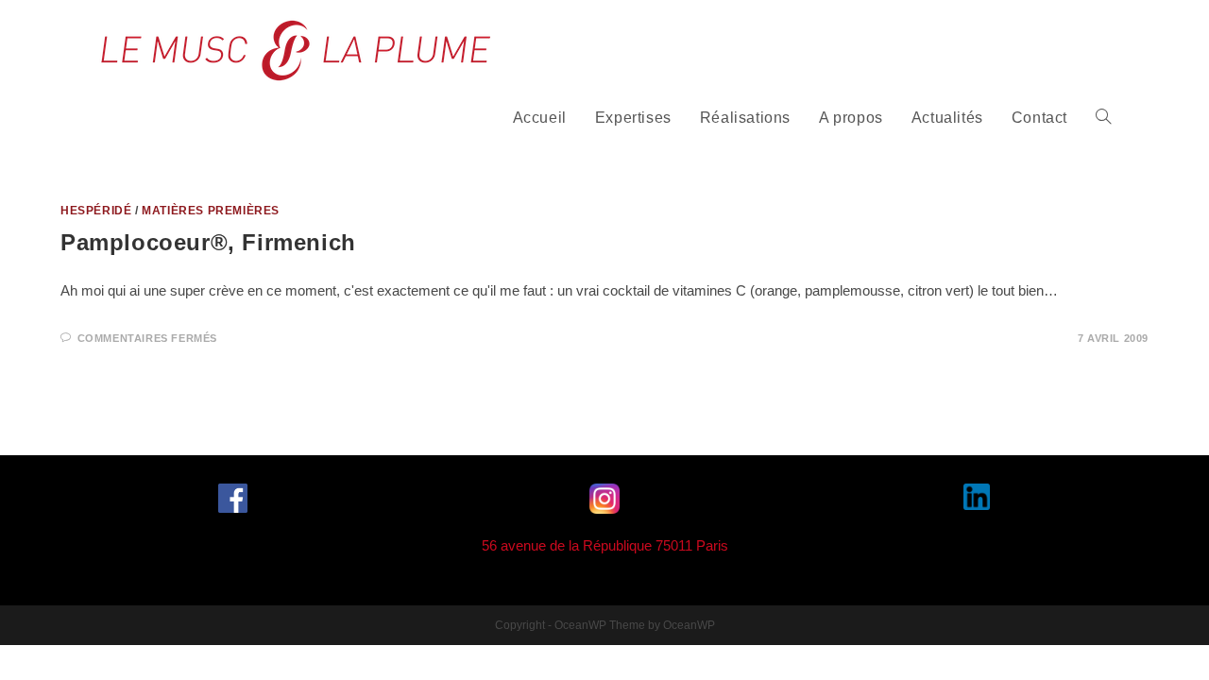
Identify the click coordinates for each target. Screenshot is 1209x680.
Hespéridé (95, 210)
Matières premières (211, 210)
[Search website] (1103, 118)
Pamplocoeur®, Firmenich (208, 242)
